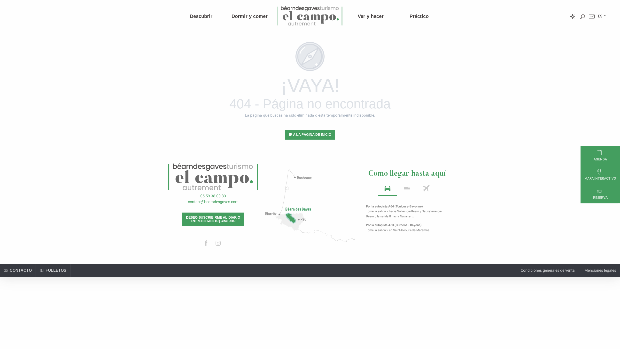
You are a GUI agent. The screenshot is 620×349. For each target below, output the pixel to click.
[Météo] (572, 20)
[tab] (387, 189)
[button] (600, 16)
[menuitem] (201, 16)
